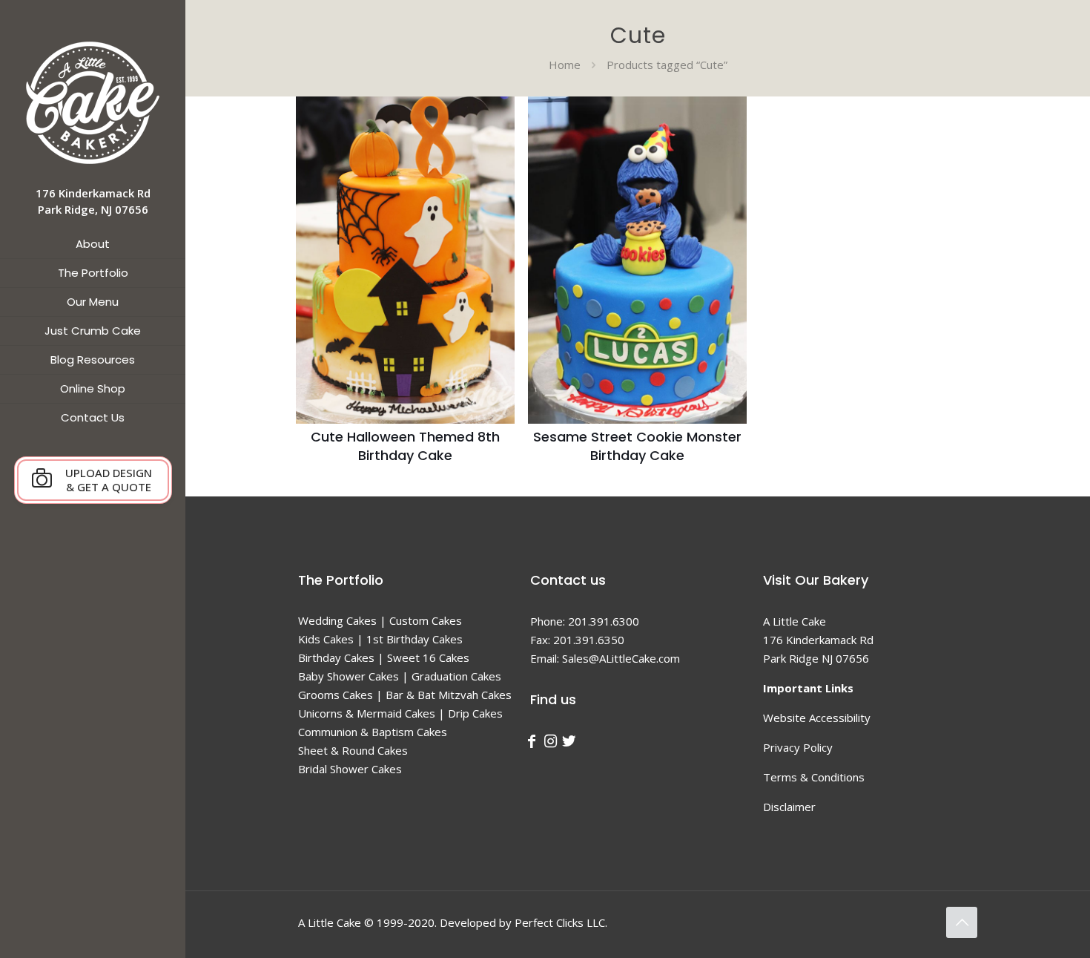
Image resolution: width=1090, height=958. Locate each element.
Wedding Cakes (337, 620)
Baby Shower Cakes (348, 676)
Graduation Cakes (456, 676)
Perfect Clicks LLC (560, 922)
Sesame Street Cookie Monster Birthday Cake (637, 446)
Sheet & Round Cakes (353, 750)
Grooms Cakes (335, 694)
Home (565, 64)
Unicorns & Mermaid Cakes (366, 713)
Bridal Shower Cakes (350, 768)
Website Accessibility (817, 717)
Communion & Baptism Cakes (372, 731)
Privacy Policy (798, 747)
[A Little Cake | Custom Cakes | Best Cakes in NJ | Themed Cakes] (92, 102)
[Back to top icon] (961, 922)
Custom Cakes (425, 620)
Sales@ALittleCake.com (621, 658)
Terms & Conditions (814, 777)
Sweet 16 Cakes (428, 657)
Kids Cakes (326, 638)
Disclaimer (789, 806)
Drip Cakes (475, 713)
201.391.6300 (603, 621)
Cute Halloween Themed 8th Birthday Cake (405, 446)
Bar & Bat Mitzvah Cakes (449, 694)
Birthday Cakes (336, 657)
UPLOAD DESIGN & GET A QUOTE (108, 479)
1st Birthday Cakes (414, 638)
